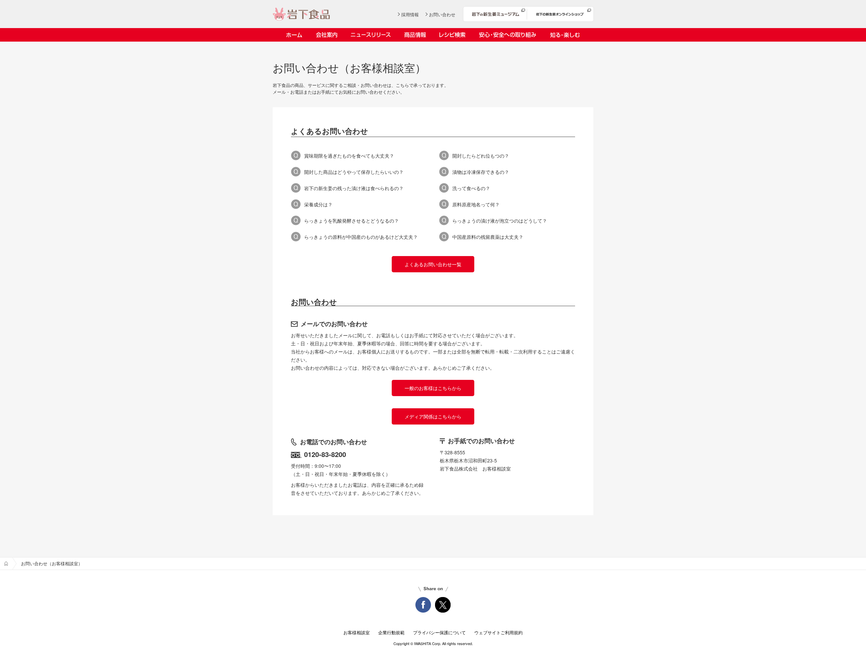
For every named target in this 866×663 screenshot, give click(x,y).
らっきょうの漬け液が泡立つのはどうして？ (499, 220)
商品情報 (415, 35)
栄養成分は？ (318, 204)
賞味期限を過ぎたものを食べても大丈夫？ (349, 155)
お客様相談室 (356, 632)
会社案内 (326, 35)
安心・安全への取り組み (507, 35)
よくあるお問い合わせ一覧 (433, 264)
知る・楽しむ (565, 35)
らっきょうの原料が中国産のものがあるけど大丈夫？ (361, 236)
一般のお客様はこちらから (433, 388)
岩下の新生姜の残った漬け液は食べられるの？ (354, 188)
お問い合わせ (442, 14)
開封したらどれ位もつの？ (480, 155)
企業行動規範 (391, 632)
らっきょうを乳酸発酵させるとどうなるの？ (351, 220)
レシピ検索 (452, 35)
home (6, 563)
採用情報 (410, 14)
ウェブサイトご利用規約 (498, 632)
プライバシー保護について (439, 632)
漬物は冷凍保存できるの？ (480, 171)
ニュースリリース (371, 35)
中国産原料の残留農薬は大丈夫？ (487, 236)
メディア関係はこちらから (433, 416)
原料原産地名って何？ (476, 204)
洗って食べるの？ (471, 188)
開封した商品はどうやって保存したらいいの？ (354, 171)
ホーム (294, 35)
